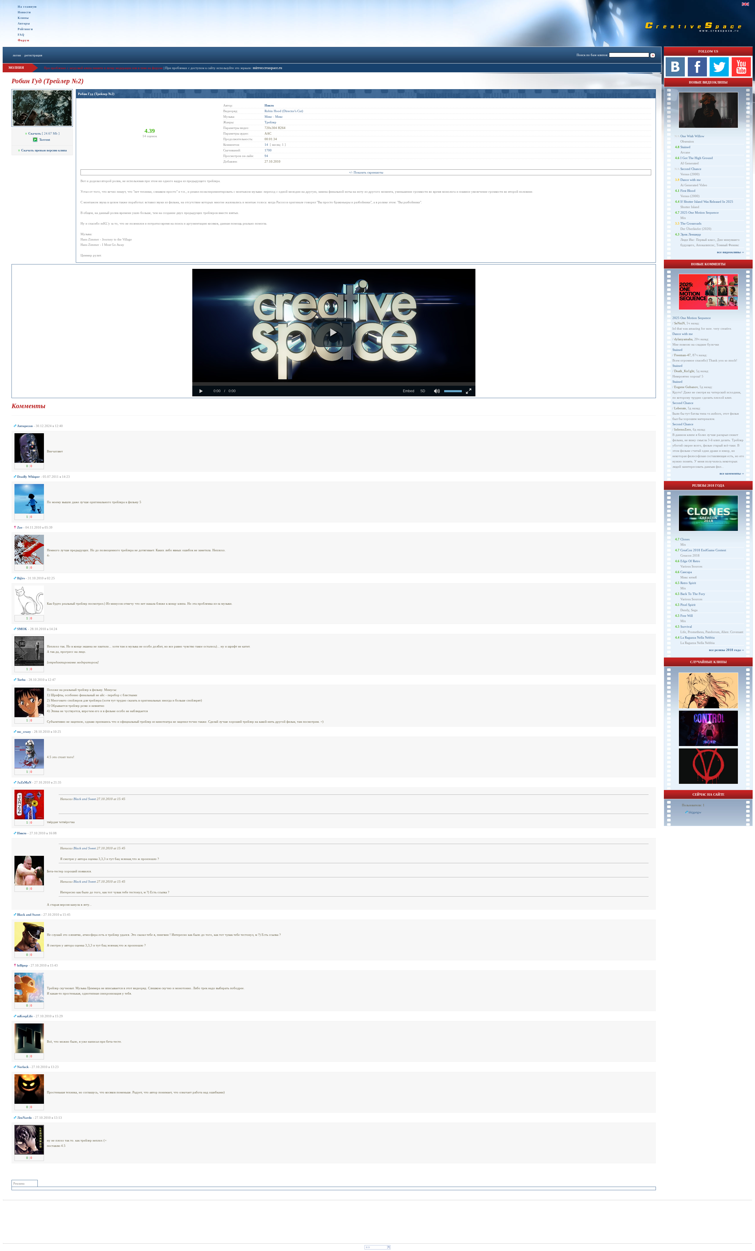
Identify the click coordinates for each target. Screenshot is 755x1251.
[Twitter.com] (719, 75)
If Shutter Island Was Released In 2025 (706, 201)
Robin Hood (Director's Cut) (284, 111)
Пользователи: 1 (693, 805)
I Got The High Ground (696, 158)
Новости (24, 12)
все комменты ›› (732, 473)
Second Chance (690, 169)
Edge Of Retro (690, 561)
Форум (23, 40)
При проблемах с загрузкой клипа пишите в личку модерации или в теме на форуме (103, 68)
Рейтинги (25, 29)
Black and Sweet (84, 799)
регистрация (33, 55)
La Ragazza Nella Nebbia (697, 637)
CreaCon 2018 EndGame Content (703, 550)
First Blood (687, 190)
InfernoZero (682, 429)
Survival (686, 626)
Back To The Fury (692, 594)
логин (17, 55)
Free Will (686, 615)
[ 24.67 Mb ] (44, 133)
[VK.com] (675, 75)
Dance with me (690, 179)
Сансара (686, 572)
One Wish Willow (692, 136)
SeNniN (679, 323)
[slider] (333, 384)
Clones (685, 539)
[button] (333, 332)
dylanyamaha (683, 339)
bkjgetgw (695, 812)
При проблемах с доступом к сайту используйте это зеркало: (209, 68)
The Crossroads (690, 223)
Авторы (24, 23)
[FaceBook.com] (697, 75)
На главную (27, 6)
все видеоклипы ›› (730, 252)
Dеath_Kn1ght (684, 371)
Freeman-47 (682, 355)
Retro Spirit (688, 583)
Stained (685, 147)
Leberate (680, 408)
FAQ (21, 34)
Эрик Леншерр (690, 234)
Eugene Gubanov (686, 387)
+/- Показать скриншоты (366, 172)
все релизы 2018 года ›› (726, 650)
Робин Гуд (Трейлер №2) (96, 94)
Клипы (23, 17)
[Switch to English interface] (745, 4)
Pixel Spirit (687, 604)
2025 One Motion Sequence (699, 212)
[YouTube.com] (741, 75)
